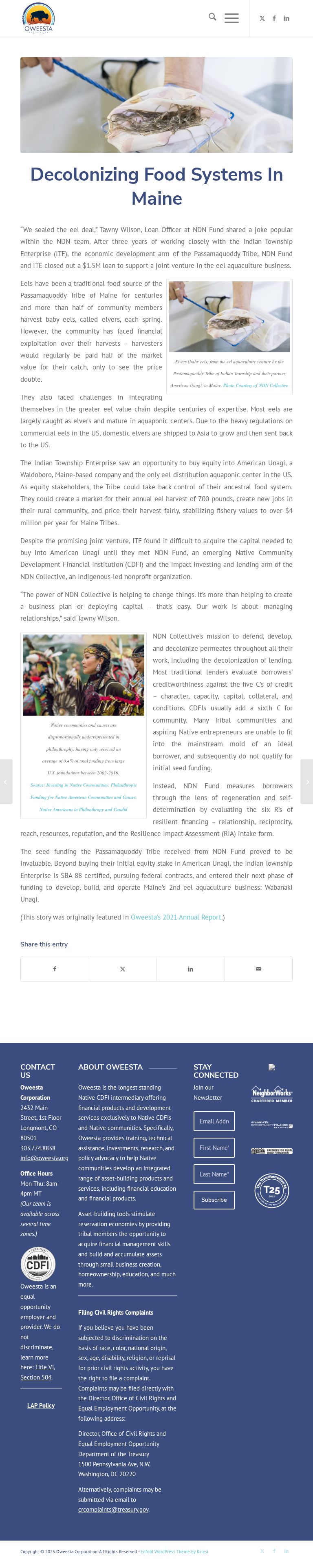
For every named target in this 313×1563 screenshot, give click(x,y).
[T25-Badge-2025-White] (272, 1190)
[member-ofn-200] (272, 1124)
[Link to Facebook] (274, 18)
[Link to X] (262, 18)
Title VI (44, 1367)
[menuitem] (208, 18)
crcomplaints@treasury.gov (113, 1509)
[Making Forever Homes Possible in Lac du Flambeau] (306, 781)
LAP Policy (41, 1405)
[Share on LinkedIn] (191, 969)
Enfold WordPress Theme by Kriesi (174, 1551)
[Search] (208, 18)
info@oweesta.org (44, 1158)
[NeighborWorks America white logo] (272, 1093)
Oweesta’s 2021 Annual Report (176, 917)
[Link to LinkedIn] (286, 18)
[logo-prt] (272, 1151)
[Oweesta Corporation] (38, 18)
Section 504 (35, 1377)
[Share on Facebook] (55, 969)
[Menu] (227, 18)
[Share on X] (123, 969)
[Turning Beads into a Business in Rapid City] (6, 781)
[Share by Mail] (259, 969)
